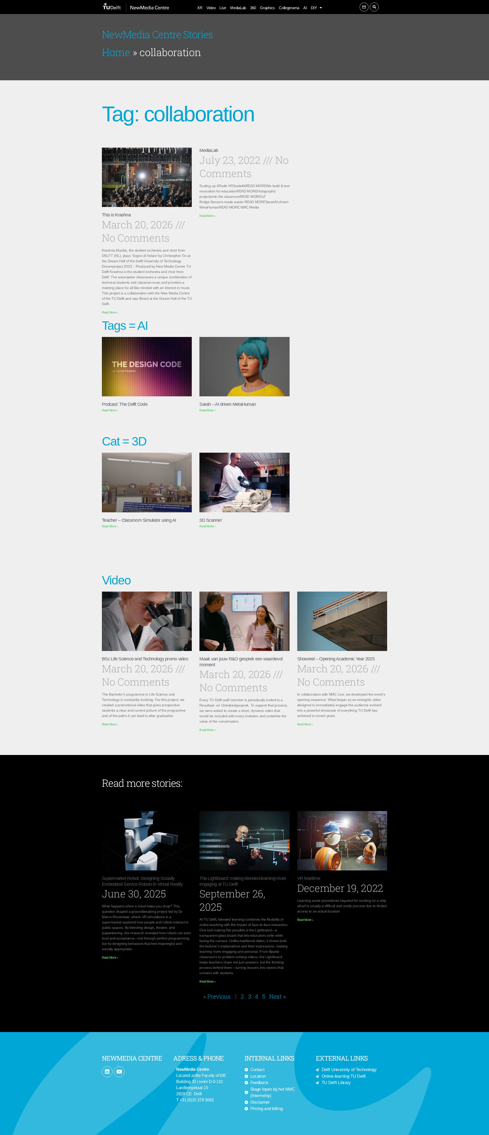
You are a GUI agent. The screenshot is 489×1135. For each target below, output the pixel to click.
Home (116, 52)
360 (253, 8)
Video (211, 8)
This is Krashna (116, 214)
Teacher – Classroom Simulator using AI (139, 520)
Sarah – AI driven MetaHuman (227, 404)
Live (223, 8)
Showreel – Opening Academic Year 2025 (336, 658)
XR (199, 8)
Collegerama (289, 8)
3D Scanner (210, 520)
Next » (277, 996)
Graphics (267, 8)
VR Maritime (308, 878)
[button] (374, 7)
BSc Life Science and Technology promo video (145, 658)
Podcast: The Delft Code (124, 404)
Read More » (110, 312)
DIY (314, 8)
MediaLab (238, 8)
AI (305, 8)
